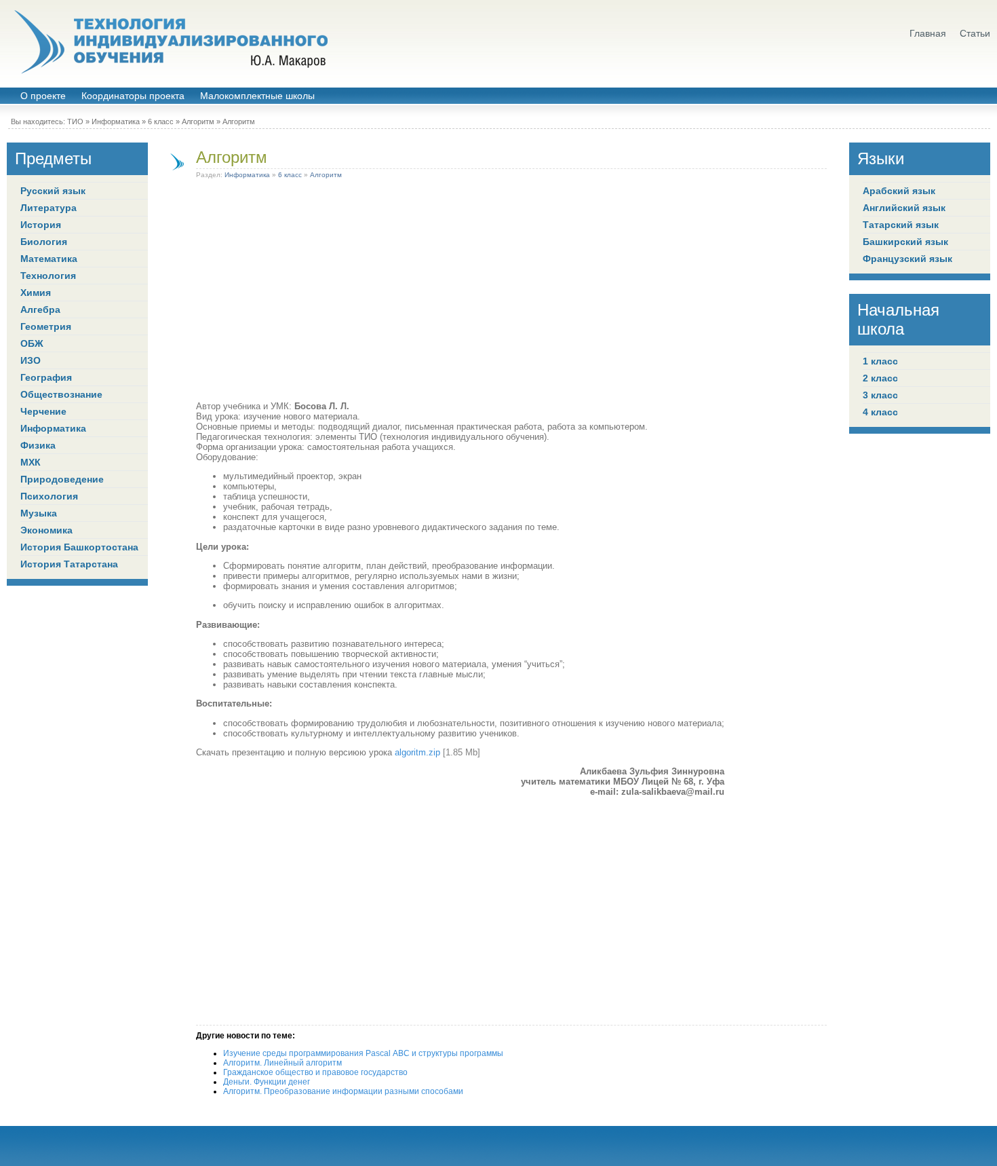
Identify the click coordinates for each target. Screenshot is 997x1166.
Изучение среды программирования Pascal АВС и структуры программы (363, 1053)
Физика (38, 445)
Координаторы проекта (132, 96)
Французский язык (907, 258)
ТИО (75, 121)
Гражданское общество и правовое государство (315, 1072)
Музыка (38, 513)
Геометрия (45, 326)
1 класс (880, 361)
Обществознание (61, 394)
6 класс (161, 121)
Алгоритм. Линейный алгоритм (282, 1063)
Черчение (43, 411)
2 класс (880, 378)
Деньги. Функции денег (266, 1082)
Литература (48, 207)
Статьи (975, 34)
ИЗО (30, 360)
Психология (49, 496)
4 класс (880, 412)
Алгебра (40, 309)
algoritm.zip (417, 752)
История (40, 224)
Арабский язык (899, 190)
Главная (928, 34)
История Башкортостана (79, 547)
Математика (48, 258)
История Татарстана (69, 564)
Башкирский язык (905, 241)
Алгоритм (198, 121)
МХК (30, 462)
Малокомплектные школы (257, 96)
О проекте (43, 96)
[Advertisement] (460, 293)
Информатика (116, 121)
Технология (48, 275)
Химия (35, 292)
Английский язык (904, 207)
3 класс (880, 395)
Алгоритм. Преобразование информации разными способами (343, 1091)
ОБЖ (31, 343)
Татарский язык (901, 224)
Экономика (46, 530)
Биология (43, 241)
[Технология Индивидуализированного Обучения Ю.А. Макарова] (169, 42)
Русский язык (52, 190)
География (46, 377)
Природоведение (62, 479)
